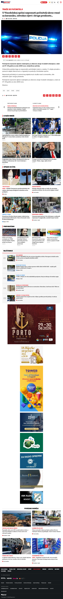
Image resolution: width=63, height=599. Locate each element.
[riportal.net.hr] (4, 594)
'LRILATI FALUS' (6, 186)
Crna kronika (36, 192)
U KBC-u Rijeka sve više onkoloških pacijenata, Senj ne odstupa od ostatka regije (37, 276)
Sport (29, 569)
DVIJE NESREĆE (19, 255)
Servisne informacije (27, 582)
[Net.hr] (3, 578)
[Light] (49, 2)
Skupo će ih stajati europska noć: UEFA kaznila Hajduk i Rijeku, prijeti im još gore (8, 240)
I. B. (4, 18)
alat (4, 90)
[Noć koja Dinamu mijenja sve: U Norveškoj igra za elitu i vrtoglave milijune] (46, 126)
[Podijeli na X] (6, 56)
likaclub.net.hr (4, 591)
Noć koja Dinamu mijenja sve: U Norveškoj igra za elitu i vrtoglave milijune (46, 136)
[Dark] (55, 2)
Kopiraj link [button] (19, 56)
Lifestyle (50, 569)
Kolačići (2, 582)
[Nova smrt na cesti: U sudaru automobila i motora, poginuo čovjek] (54, 232)
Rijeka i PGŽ (6, 221)
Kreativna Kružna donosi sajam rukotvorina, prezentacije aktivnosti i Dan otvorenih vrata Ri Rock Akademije (16, 217)
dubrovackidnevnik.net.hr (43, 588)
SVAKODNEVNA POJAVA (38, 556)
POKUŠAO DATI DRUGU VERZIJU (9, 528)
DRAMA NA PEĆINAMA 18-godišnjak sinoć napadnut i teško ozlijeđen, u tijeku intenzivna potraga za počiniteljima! (18, 109)
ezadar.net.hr (34, 588)
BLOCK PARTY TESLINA (21, 265)
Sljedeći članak (58, 107)
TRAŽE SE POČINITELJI (12, 106)
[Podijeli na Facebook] (3, 56)
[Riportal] (5, 2)
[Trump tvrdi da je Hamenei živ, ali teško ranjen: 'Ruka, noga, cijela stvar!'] (46, 150)
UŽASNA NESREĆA (36, 186)
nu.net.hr (51, 588)
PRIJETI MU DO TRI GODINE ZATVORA (40, 106)
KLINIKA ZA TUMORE (20, 275)
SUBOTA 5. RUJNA (6, 214)
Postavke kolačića (9, 582)
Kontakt (49, 582)
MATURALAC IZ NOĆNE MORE (22, 285)
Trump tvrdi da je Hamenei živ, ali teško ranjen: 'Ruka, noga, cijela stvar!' (44, 160)
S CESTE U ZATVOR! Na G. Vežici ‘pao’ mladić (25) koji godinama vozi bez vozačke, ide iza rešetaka (16, 558)
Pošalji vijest (43, 582)
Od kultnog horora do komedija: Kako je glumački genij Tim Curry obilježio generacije (23, 240)
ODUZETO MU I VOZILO (7, 556)
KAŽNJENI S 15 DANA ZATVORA (22, 295)
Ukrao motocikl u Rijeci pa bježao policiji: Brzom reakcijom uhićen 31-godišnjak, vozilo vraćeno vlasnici (46, 530)
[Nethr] (22, 578)
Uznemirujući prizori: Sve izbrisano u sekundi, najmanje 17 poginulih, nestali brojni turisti (46, 217)
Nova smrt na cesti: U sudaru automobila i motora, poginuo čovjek (53, 239)
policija (17, 90)
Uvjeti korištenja (36, 582)
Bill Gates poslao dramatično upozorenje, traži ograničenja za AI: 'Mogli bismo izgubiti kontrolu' (38, 240)
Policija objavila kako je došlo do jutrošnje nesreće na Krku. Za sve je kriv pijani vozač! (45, 189)
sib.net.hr (20, 588)
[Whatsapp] (13, 56)
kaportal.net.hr (27, 588)
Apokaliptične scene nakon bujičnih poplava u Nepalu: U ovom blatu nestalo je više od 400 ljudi (16, 136)
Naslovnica (4, 569)
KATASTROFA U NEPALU (37, 214)
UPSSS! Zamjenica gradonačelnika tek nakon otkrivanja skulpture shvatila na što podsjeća (16, 190)
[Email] (16, 56)
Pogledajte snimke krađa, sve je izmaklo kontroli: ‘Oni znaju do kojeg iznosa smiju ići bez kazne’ (45, 559)
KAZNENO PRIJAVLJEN (37, 528)
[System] (52, 2)
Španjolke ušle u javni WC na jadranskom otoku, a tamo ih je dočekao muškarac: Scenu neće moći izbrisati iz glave (15, 531)
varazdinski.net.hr (13, 588)
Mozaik (44, 569)
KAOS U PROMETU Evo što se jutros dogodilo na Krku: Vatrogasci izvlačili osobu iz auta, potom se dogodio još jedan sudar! (37, 257)
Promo (9, 571)
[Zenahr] (15, 578)
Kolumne (3, 571)
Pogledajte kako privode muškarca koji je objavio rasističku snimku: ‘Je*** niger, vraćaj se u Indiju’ (43, 109)
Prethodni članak (4, 107)
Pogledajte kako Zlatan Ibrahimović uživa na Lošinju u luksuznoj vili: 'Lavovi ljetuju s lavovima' (15, 160)
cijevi (8, 90)
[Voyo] (9, 578)
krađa (12, 90)
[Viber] (9, 56)
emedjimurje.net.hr (4, 588)
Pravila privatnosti (18, 582)
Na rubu (5, 194)
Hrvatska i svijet (36, 220)
